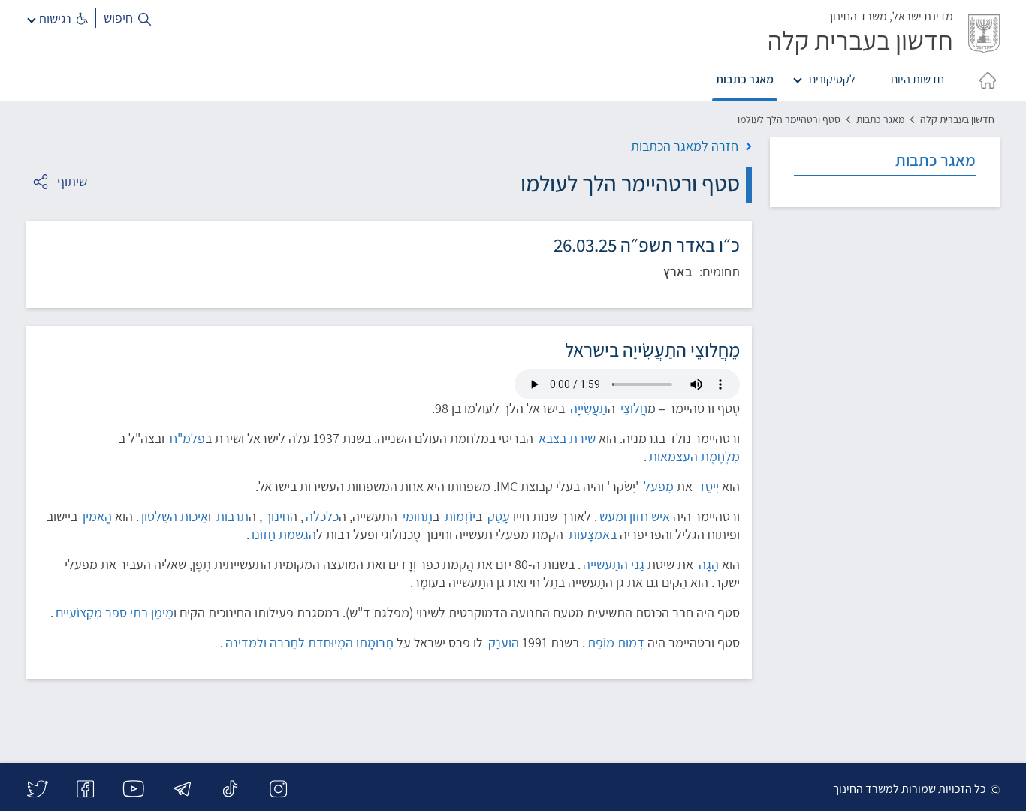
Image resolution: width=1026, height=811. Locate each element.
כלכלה (322, 516)
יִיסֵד (708, 486)
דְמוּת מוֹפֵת (615, 642)
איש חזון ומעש (634, 516)
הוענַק (503, 642)
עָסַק (498, 516)
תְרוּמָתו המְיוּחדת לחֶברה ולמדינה (309, 642)
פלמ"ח (187, 438)
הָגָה (709, 564)
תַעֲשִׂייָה (589, 408)
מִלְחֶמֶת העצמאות (694, 456)
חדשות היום (917, 79)
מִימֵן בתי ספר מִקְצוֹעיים (115, 612)
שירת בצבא (567, 438)
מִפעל (659, 486)
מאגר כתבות (745, 79)
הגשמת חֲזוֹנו (284, 534)
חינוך (277, 516)
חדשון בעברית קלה (957, 119)
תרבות (232, 516)
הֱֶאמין (97, 516)
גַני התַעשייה (613, 564)
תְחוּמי (418, 516)
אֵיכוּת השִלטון (174, 516)
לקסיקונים (832, 79)
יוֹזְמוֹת (460, 516)
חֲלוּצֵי (633, 408)
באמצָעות (593, 534)
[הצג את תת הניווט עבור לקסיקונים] (801, 77)
